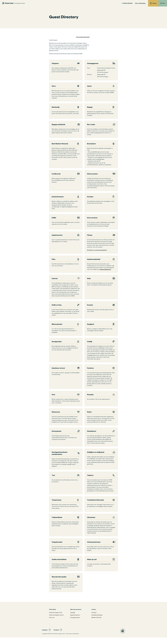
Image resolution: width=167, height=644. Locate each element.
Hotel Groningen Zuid (55, 612)
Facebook (56, 630)
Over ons (51, 617)
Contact (94, 612)
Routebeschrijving (97, 615)
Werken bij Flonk (96, 617)
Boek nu (154, 3)
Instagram (45, 630)
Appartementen (75, 615)
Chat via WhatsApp (140, 3)
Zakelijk (72, 612)
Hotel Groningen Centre (56, 615)
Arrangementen (75, 617)
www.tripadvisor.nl (105, 269)
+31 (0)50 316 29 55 (127, 3)
